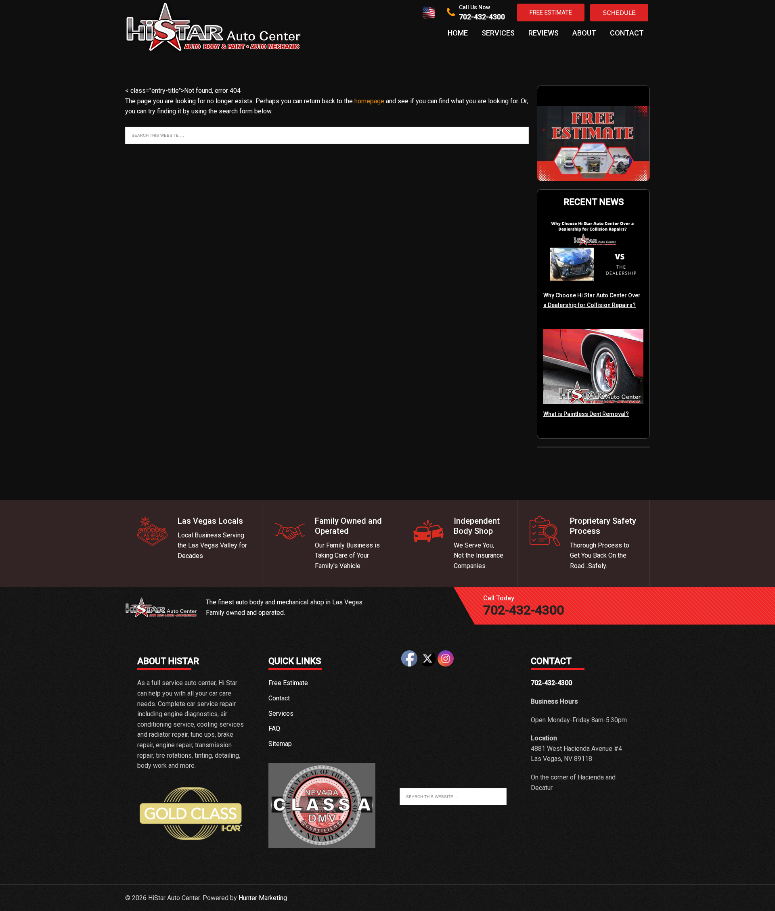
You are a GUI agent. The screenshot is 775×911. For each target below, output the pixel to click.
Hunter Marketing (263, 898)
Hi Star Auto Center (214, 26)
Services (498, 33)
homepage (369, 101)
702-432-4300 (482, 17)
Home (458, 33)
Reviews (543, 33)
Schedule (619, 12)
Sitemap (280, 744)
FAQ (274, 728)
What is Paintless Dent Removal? (586, 414)
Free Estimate (551, 12)
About (584, 33)
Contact (627, 33)
